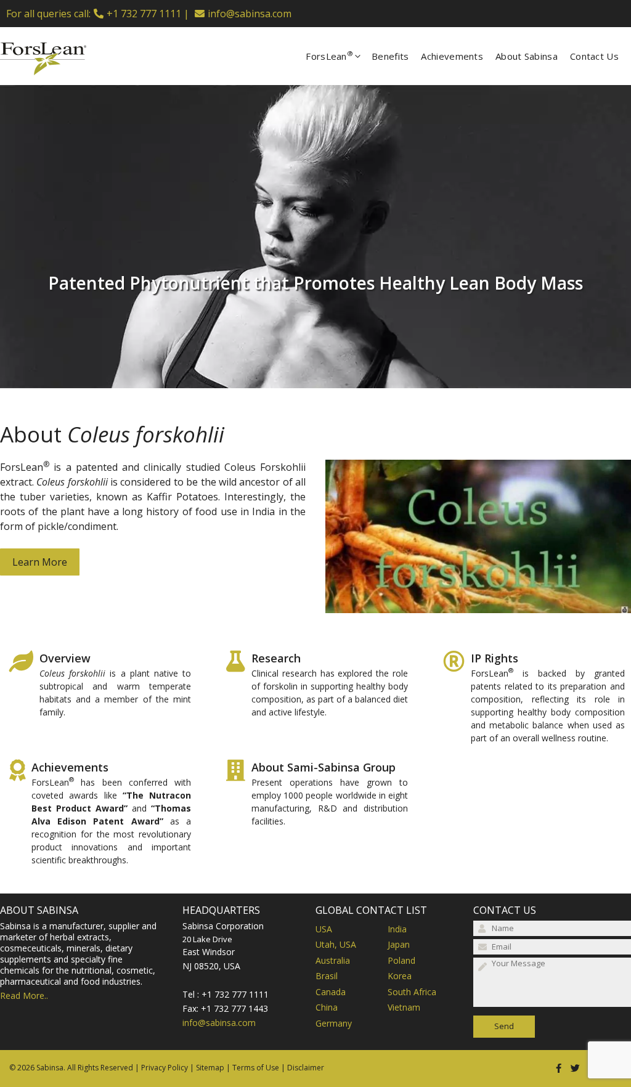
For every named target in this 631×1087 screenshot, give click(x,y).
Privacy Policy (164, 1067)
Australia (333, 960)
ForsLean (329, 55)
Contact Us (594, 56)
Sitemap (210, 1067)
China (327, 1007)
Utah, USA (336, 944)
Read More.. (24, 995)
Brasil (327, 976)
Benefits (390, 56)
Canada (331, 992)
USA (324, 929)
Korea (400, 976)
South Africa (412, 992)
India (397, 929)
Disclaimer (305, 1067)
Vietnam (404, 1007)
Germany (334, 1023)
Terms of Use (255, 1067)
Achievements (452, 56)
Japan (399, 944)
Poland (401, 960)
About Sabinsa (526, 56)
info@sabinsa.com (249, 13)
